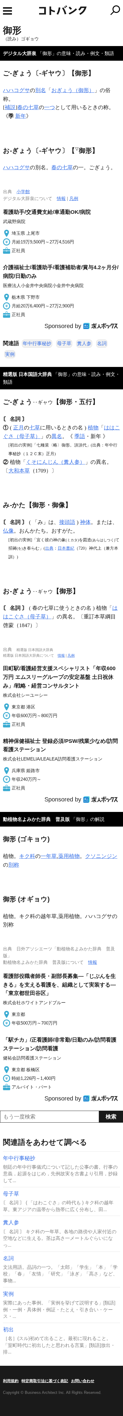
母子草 (64, 343)
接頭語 (67, 522)
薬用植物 (69, 856)
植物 (93, 428)
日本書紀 (66, 548)
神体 (85, 522)
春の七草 (28, 107)
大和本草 (19, 471)
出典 (49, 548)
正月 (18, 428)
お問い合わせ (82, 1381)
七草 (34, 428)
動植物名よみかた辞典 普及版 (36, 819)
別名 (40, 90)
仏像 (8, 531)
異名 (56, 436)
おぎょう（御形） (72, 90)
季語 (79, 436)
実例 (10, 354)
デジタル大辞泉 (19, 53)
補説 (10, 107)
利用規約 (11, 1381)
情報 (61, 198)
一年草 (49, 856)
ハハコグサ (16, 90)
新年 (20, 116)
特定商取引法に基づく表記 (44, 1381)
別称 (13, 865)
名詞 (102, 343)
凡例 (73, 198)
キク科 (27, 856)
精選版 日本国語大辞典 (27, 374)
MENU (7, 11)
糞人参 (84, 343)
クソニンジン (101, 856)
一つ (49, 107)
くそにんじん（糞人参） (55, 462)
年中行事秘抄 (37, 343)
